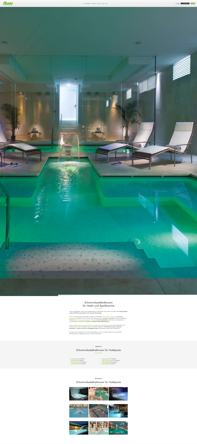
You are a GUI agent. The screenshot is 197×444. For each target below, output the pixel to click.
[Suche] (176, 3)
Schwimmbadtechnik (87, 3)
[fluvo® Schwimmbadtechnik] (8, 3)
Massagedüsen (105, 363)
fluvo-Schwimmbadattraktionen (83, 320)
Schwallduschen (74, 359)
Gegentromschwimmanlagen (75, 325)
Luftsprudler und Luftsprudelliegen (101, 325)
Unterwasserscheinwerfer (107, 360)
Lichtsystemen (72, 318)
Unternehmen (94, 3)
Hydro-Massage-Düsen (88, 325)
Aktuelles (98, 3)
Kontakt (102, 3)
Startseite (60, 295)
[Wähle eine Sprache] (178, 3)
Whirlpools (113, 316)
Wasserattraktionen (75, 363)
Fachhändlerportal (186, 3)
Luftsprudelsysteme (106, 362)
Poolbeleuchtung (105, 359)
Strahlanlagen (74, 360)
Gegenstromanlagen (75, 362)
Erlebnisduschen (106, 316)
